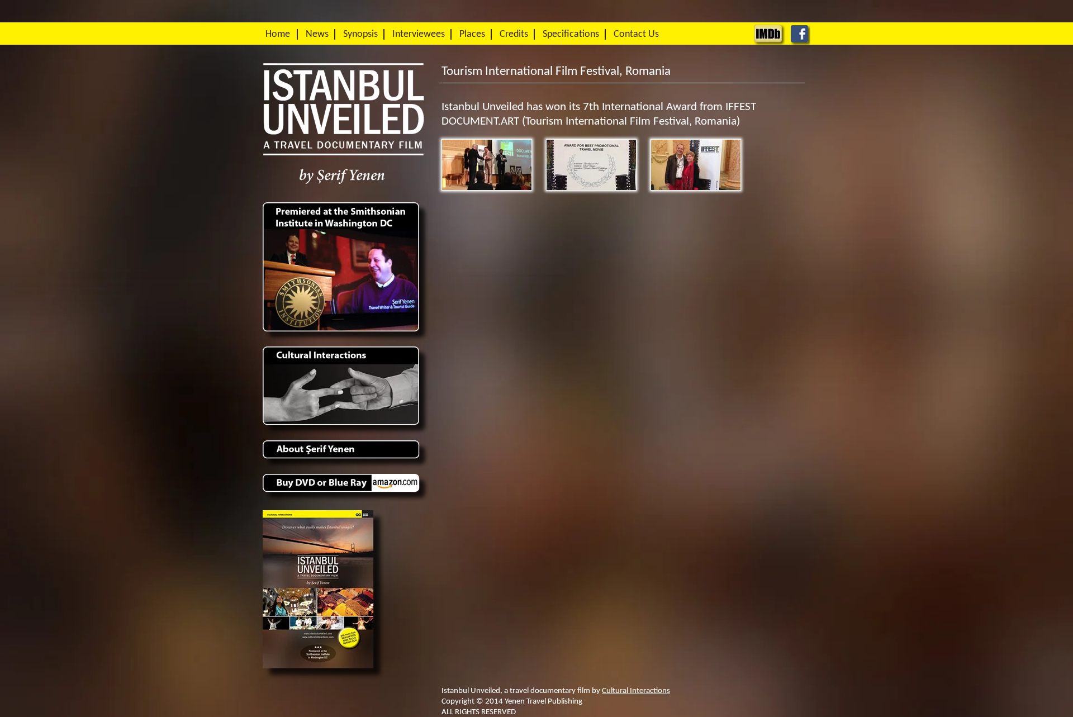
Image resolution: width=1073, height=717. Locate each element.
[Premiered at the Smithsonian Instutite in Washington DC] (346, 340)
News (317, 34)
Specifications (571, 34)
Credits (514, 34)
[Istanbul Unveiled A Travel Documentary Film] (344, 195)
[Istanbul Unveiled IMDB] (769, 42)
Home (277, 34)
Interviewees (418, 34)
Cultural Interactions (636, 690)
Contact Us (636, 34)
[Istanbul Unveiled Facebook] (800, 42)
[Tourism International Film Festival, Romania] (486, 165)
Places (472, 34)
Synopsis (360, 34)
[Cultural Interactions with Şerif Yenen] (346, 433)
